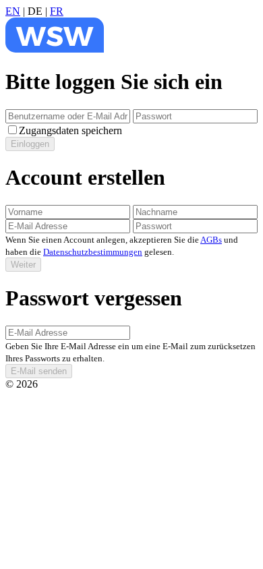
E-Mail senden (39, 371)
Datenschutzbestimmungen (92, 252)
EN (12, 11)
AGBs (211, 240)
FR (56, 11)
